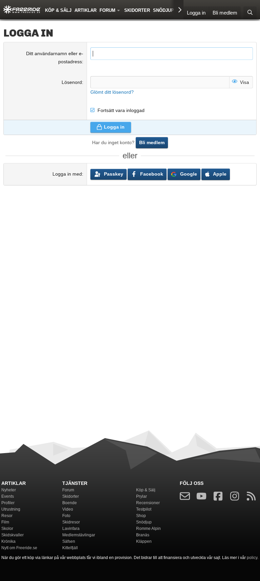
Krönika (8, 541)
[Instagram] (235, 497)
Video (67, 509)
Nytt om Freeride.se (19, 547)
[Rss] (251, 497)
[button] (120, 9)
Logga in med (67, 174)
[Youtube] (201, 497)
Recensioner (148, 502)
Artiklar (85, 10)
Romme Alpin (148, 528)
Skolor (7, 528)
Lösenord (72, 82)
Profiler (8, 502)
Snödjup (163, 10)
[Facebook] (218, 497)
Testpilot (143, 509)
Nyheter (8, 490)
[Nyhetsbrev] (185, 497)
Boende (69, 502)
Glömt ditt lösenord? (112, 92)
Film (5, 522)
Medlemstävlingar (78, 535)
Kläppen (144, 541)
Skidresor (71, 522)
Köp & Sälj (58, 10)
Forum (107, 10)
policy (252, 557)
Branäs (142, 535)
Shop (141, 515)
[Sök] (250, 13)
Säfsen (68, 541)
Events (7, 496)
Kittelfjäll (70, 547)
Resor (7, 515)
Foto (66, 515)
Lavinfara (71, 528)
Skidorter (137, 10)
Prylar (141, 496)
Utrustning (10, 509)
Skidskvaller (12, 535)
